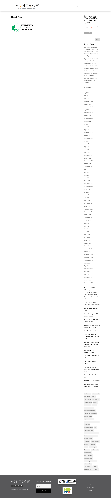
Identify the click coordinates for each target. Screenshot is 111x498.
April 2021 (86, 198)
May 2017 (86, 266)
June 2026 (86, 95)
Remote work (87, 449)
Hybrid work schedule (88, 430)
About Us (82, 6)
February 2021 (88, 203)
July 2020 (86, 223)
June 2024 (86, 127)
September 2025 (88, 107)
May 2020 (86, 229)
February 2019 (88, 249)
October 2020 (87, 215)
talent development (88, 458)
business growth (95, 399)
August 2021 (87, 189)
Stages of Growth (87, 452)
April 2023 (86, 149)
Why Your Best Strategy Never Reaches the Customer (90, 80)
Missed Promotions (95, 441)
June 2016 (86, 271)
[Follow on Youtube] (21, 486)
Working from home (88, 469)
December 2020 (88, 209)
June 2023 (86, 144)
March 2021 (87, 200)
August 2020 (87, 220)
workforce (95, 466)
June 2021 (86, 195)
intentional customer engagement (91, 433)
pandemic (86, 444)
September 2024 (88, 118)
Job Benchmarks (87, 435)
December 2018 (88, 254)
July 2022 (86, 169)
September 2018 (88, 260)
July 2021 (86, 192)
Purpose (86, 447)
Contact (90, 490)
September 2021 (88, 186)
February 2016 (88, 277)
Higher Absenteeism (88, 427)
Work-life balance (87, 466)
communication (87, 405)
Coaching (95, 402)
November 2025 (88, 101)
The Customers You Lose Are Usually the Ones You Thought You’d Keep (91, 73)
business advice (87, 399)
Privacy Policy (90, 487)
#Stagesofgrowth (95, 393)
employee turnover (88, 421)
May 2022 (86, 175)
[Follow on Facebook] (12, 486)
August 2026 (87, 90)
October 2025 (87, 104)
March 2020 (87, 234)
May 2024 (86, 129)
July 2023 (86, 141)
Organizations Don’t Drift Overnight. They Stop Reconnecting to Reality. (91, 61)
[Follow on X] (15, 486)
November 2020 (88, 212)
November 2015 (88, 283)
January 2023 (87, 158)
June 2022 (86, 172)
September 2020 (88, 217)
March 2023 (87, 152)
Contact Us (88, 6)
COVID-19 (94, 405)
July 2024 (86, 124)
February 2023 (88, 155)
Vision (90, 463)
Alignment (94, 396)
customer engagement (88, 407)
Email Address (88, 28)
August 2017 (87, 263)
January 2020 (87, 240)
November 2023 (88, 132)
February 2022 (88, 183)
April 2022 (86, 178)
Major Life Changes (88, 438)
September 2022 (88, 166)
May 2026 (86, 98)
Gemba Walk (87, 424)
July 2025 (86, 110)
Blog (77, 6)
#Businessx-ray (87, 393)
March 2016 (87, 274)
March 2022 (87, 181)
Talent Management (88, 461)
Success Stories (69, 6)
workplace (96, 469)
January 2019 (87, 251)
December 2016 (88, 268)
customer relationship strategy (90, 413)
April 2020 (86, 232)
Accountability (87, 396)
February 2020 (88, 237)
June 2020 (86, 226)
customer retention (88, 416)
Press (90, 481)
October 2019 (87, 243)
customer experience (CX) (89, 410)
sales (98, 449)
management (87, 441)
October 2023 (87, 135)
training (85, 463)
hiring (95, 427)
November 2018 (88, 257)
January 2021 (87, 206)
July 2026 (86, 93)
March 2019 (87, 246)
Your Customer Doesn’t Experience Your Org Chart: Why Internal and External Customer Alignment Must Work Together (91, 51)
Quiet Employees (92, 447)
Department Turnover (88, 419)
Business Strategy (88, 402)
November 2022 (88, 161)
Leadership (95, 435)
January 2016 (87, 280)
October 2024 (87, 115)
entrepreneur (96, 421)
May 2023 (86, 146)
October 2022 (87, 163)
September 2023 (88, 138)
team (95, 461)
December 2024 (88, 112)
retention (93, 449)
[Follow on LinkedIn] (18, 486)
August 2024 (87, 121)
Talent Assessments (88, 455)
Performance (92, 444)
